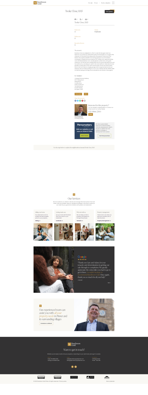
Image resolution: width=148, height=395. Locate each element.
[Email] (85, 101)
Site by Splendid (110, 381)
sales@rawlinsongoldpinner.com (75, 359)
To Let (96, 3)
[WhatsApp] (80, 101)
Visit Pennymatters (104, 136)
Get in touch (84, 136)
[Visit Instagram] (75, 367)
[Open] (113, 3)
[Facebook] (75, 101)
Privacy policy (62, 381)
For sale (90, 3)
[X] (78, 101)
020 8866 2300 (94, 111)
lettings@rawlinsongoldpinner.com (76, 360)
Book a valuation (105, 3)
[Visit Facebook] (72, 367)
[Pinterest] (82, 101)
